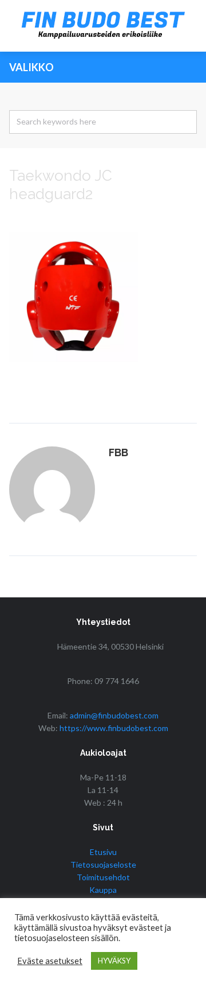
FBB (118, 452)
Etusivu (103, 852)
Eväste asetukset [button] (49, 961)
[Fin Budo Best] (103, 26)
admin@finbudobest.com (114, 715)
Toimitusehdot (103, 877)
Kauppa (103, 890)
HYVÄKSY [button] (114, 960)
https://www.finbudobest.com (114, 728)
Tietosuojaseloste (103, 864)
